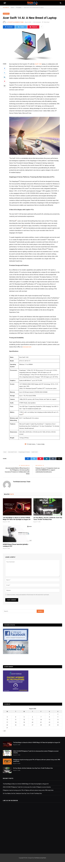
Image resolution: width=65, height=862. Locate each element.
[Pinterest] (4, 81)
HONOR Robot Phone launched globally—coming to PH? (16, 545)
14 (41, 719)
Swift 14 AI (38, 64)
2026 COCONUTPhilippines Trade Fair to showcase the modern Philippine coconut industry (35, 751)
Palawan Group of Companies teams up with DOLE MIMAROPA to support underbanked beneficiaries (47, 470)
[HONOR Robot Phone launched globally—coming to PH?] (17, 533)
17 (7, 722)
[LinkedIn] (4, 77)
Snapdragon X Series (24, 452)
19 (24, 722)
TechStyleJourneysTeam (40, 857)
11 (15, 719)
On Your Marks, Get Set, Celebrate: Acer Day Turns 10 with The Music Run (47, 518)
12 (24, 719)
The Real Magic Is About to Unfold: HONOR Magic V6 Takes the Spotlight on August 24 (16, 518)
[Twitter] (4, 72)
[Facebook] (4, 68)
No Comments (37, 22)
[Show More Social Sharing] (41, 27)
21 (41, 722)
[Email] (4, 85)
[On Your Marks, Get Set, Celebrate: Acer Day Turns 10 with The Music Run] (47, 506)
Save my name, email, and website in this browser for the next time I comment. (28, 594)
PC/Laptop (6, 13)
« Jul (4, 731)
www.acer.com (27, 347)
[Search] (60, 3)
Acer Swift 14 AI (12, 452)
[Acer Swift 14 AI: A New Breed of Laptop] (32, 45)
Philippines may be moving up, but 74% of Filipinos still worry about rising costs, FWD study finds (36, 760)
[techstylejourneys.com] (32, 3)
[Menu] (5, 3)
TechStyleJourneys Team (16, 22)
